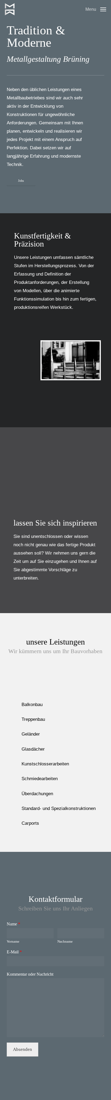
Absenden (22, 1049)
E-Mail (14, 952)
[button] (95, 9)
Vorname (13, 941)
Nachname (65, 941)
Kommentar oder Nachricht (30, 974)
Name (13, 924)
